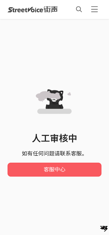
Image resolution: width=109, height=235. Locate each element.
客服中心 (54, 170)
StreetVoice (33, 9)
